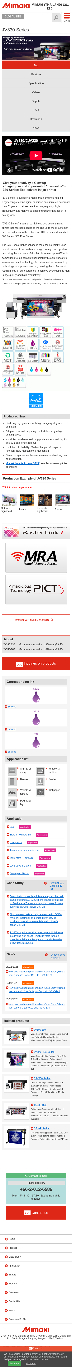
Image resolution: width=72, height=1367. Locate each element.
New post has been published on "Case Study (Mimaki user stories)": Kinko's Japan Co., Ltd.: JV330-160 (37, 990)
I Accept (14, 1363)
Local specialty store (20, 865)
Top (36, 65)
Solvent (12, 706)
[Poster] (27, 499)
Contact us (37, 1348)
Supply (36, 101)
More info (31, 1363)
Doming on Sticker (19, 873)
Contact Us (14, 1301)
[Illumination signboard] (45, 499)
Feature (36, 74)
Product (13, 1248)
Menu (67, 21)
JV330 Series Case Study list (57, 886)
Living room (16, 842)
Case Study (15, 1256)
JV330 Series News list (58, 956)
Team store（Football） (22, 858)
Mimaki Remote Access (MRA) (23, 463)
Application (25, 827)
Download (36, 118)
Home (12, 1239)
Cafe (12, 827)
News (36, 127)
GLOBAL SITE (13, 16)
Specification (36, 83)
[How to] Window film (20, 834)
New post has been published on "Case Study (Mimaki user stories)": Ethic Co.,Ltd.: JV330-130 (37, 1006)
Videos (36, 92)
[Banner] (63, 499)
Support (13, 1283)
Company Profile (17, 1319)
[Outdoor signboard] (9, 499)
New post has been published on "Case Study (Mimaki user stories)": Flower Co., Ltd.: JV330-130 (37, 973)
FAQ (36, 110)
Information (28, 967)
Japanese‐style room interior (24, 850)
